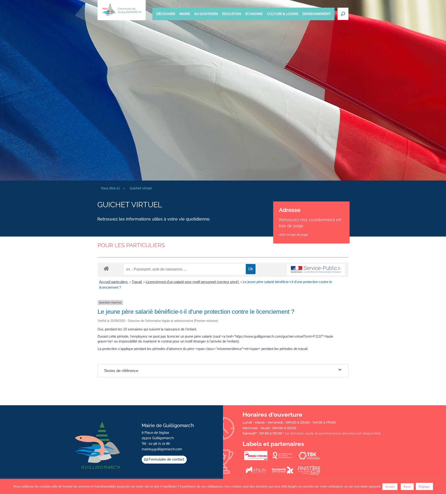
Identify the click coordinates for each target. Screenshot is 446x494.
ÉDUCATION (231, 14)
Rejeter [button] (407, 486)
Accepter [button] (390, 486)
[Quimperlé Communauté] (282, 474)
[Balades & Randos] (255, 459)
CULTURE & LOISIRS (282, 14)
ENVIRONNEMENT (316, 14)
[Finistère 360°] (309, 474)
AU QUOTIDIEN (206, 14)
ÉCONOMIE (254, 14)
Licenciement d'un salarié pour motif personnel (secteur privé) (193, 282)
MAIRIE (184, 14)
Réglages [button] (424, 486)
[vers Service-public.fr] (316, 269)
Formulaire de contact (166, 459)
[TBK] (309, 459)
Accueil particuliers (114, 282)
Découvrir (165, 14)
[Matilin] (255, 474)
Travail (137, 282)
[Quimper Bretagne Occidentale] (282, 459)
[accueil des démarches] (106, 268)
